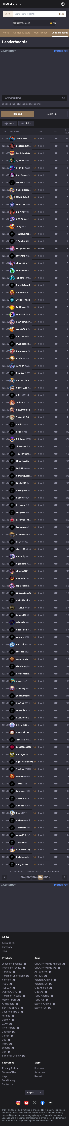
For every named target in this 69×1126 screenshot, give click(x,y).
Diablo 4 (6, 1019)
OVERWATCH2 (9, 991)
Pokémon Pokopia (11, 995)
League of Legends (12, 963)
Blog (4, 951)
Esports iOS (40, 1007)
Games (6, 1035)
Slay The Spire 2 (10, 1007)
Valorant (6, 979)
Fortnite (6, 1015)
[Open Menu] (62, 4)
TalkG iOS (39, 999)
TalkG (5, 1043)
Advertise (39, 1072)
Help (4, 1076)
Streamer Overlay (11, 1055)
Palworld (6, 971)
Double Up (51, 114)
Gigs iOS (38, 991)
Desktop (6, 1031)
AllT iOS (38, 975)
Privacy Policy (10, 1068)
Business (39, 1068)
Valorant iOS (41, 983)
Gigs (4, 1051)
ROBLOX (6, 987)
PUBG (5, 983)
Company (7, 947)
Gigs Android (41, 987)
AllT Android (41, 971)
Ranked (17, 114)
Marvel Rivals (9, 999)
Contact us (7, 1084)
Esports (6, 1047)
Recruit (38, 1076)
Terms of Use (9, 1072)
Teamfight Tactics (11, 967)
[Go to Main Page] (8, 4)
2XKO (5, 1023)
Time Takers (8, 1027)
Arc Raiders (8, 1003)
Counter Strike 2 (10, 1011)
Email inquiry (8, 1080)
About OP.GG (8, 943)
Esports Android (42, 1003)
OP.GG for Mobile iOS (45, 967)
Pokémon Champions (13, 975)
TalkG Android (41, 995)
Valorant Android (43, 979)
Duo (4, 1039)
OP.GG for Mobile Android (47, 963)
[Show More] (18, 4)
